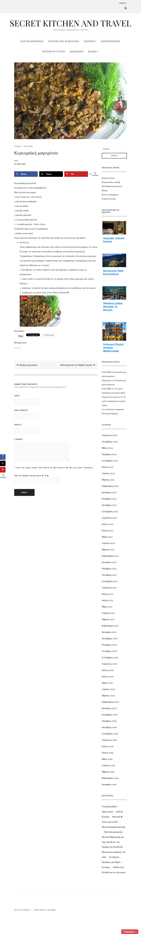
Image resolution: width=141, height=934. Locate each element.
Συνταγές (89, 41)
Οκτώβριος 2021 (109, 574)
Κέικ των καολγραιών (110, 194)
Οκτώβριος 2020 (109, 651)
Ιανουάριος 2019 (109, 784)
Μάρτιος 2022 (108, 549)
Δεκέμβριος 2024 (109, 441)
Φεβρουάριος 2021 (110, 625)
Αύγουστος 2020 (109, 663)
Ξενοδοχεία (114, 856)
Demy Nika (21, 164)
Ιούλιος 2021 (107, 593)
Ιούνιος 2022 (107, 530)
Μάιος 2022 (107, 536)
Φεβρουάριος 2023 (110, 485)
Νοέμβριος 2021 (109, 568)
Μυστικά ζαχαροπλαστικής (113, 826)
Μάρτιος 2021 (108, 619)
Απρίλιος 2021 (108, 612)
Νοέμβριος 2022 (109, 498)
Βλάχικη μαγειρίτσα (28, 364)
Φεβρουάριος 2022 (110, 555)
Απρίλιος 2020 (108, 689)
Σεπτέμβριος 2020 (110, 657)
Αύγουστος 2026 (109, 435)
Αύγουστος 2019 (109, 739)
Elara (16, 910)
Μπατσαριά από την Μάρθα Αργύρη (76, 364)
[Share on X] (3, 463)
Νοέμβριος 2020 (109, 644)
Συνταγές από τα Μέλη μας (63, 41)
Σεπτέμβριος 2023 (110, 460)
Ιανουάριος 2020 (109, 708)
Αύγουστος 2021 (109, 587)
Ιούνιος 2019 (107, 752)
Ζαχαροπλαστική (110, 41)
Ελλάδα (92, 51)
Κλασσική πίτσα (108, 178)
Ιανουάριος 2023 (109, 492)
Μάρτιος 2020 (108, 695)
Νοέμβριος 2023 (109, 454)
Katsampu (51, 910)
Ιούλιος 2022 (107, 524)
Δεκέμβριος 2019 (109, 714)
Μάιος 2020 (107, 682)
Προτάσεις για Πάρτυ (111, 862)
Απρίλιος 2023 (108, 473)
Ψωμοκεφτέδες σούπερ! (111, 182)
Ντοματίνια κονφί (109, 198)
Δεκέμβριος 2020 (110, 638)
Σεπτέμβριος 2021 (110, 581)
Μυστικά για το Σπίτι (53, 51)
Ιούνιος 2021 (107, 600)
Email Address (21, 410)
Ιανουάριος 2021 (109, 631)
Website (18, 425)
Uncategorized (109, 806)
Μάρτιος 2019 (108, 771)
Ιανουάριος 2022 (109, 562)
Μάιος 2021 (107, 606)
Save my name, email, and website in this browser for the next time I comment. (55, 467)
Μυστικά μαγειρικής (113, 831)
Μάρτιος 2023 (108, 479)
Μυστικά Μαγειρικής (32, 41)
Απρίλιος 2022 (108, 543)
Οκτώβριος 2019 (109, 727)
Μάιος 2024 (107, 447)
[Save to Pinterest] (3, 469)
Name (17, 396)
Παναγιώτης (106, 380)
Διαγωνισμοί (76, 51)
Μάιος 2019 (107, 758)
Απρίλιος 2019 (108, 765)
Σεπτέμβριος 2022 (110, 511)
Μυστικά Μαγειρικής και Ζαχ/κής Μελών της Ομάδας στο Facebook (113, 841)
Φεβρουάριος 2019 (110, 778)
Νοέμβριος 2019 (109, 720)
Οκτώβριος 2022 (109, 505)
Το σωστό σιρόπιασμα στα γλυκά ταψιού (114, 401)
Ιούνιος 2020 (108, 676)
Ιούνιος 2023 (107, 466)
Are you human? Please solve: (28, 476)
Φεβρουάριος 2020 (110, 701)
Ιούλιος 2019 (107, 746)
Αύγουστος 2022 (109, 517)
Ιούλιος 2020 (108, 670)
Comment (18, 439)
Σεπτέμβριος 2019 (110, 733)
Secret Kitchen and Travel (70, 22)
